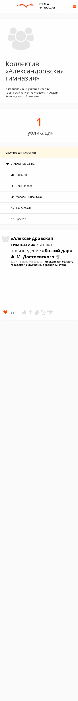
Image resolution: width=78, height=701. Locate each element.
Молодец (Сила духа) (28, 197)
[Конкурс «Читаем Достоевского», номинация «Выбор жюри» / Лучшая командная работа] (58, 257)
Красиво (20, 219)
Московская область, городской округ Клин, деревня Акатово (42, 263)
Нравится (21, 174)
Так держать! (23, 208)
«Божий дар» (57, 250)
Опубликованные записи (20, 152)
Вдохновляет (23, 185)
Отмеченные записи (22, 163)
